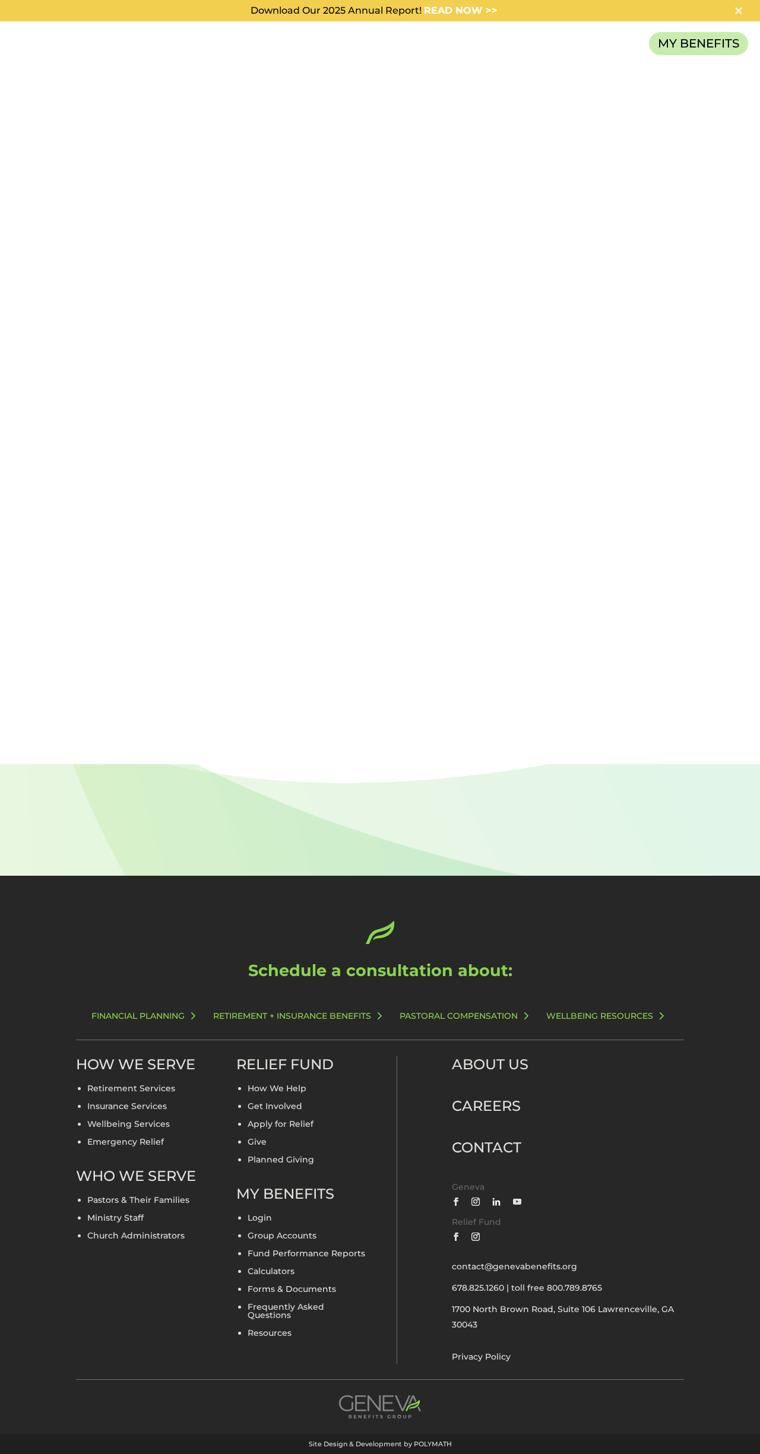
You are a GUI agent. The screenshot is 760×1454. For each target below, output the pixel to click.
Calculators (271, 1271)
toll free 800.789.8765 (556, 1287)
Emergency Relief (125, 1142)
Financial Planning (138, 1015)
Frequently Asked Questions (286, 1311)
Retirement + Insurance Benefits (292, 1015)
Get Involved (275, 1106)
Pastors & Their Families (138, 1200)
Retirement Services (131, 1089)
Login (260, 1218)
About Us (490, 1064)
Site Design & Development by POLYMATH (380, 1444)
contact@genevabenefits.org (514, 1266)
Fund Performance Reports (306, 1254)
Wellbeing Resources (599, 1015)
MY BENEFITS (698, 43)
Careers (486, 1105)
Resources (270, 1333)
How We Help (277, 1089)
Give (257, 1142)
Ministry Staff (115, 1218)
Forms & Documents (292, 1289)
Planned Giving (281, 1160)
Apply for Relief (281, 1124)
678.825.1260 (478, 1287)
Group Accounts (282, 1236)
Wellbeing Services (128, 1124)
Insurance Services (127, 1106)
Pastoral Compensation (459, 1015)
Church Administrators (136, 1236)
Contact (486, 1147)
